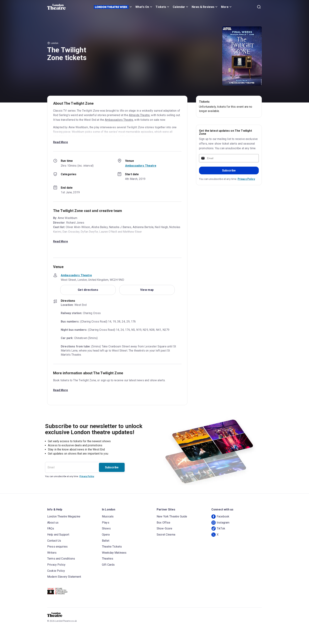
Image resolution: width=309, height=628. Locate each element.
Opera (106, 534)
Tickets (161, 7)
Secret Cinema (166, 534)
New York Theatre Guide (172, 516)
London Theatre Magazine (63, 516)
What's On (142, 7)
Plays (105, 522)
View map (147, 290)
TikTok (221, 528)
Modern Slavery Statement (64, 576)
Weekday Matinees (114, 552)
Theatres (107, 558)
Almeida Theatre (139, 115)
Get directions (88, 290)
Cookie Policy (56, 570)
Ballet (105, 540)
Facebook (223, 516)
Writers (52, 552)
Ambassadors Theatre (119, 119)
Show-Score (164, 528)
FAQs (50, 528)
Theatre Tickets (112, 546)
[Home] (56, 7)
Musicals (108, 516)
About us (52, 522)
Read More (60, 142)
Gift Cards (108, 564)
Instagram (223, 522)
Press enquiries (57, 546)
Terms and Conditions (61, 558)
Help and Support (58, 534)
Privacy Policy (246, 179)
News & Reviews (203, 7)
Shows (106, 528)
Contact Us (54, 540)
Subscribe (229, 170)
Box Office (163, 522)
